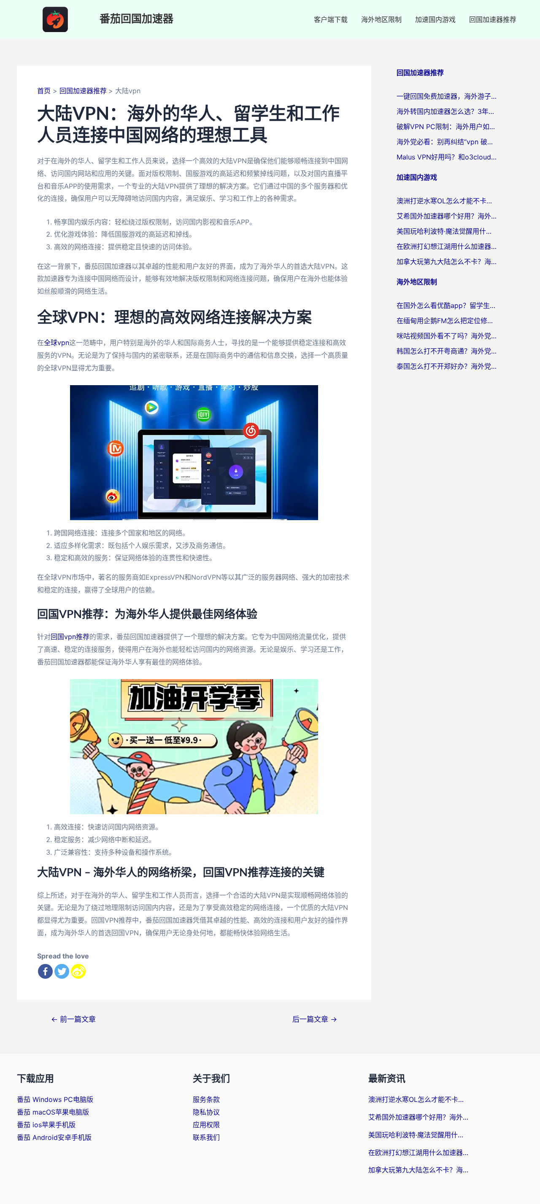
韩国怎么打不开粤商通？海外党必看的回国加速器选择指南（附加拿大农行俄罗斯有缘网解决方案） (447, 351)
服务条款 (206, 1099)
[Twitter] (61, 971)
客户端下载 (331, 19)
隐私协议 (206, 1112)
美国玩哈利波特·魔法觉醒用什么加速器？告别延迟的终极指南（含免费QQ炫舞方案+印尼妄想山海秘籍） (447, 231)
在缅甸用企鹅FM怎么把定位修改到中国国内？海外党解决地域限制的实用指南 (447, 320)
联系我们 (206, 1137)
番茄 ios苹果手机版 (46, 1124)
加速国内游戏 (435, 19)
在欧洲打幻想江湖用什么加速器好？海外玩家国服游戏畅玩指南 (447, 246)
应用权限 (206, 1124)
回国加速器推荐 (492, 19)
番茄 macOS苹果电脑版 (53, 1112)
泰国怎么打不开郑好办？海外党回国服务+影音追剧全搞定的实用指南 (447, 366)
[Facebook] (45, 971)
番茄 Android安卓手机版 (54, 1137)
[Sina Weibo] (78, 971)
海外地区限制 (381, 19)
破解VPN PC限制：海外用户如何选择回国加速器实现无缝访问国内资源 (447, 126)
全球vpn (56, 342)
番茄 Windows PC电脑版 (55, 1099)
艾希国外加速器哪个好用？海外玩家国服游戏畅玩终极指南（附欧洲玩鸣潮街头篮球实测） (447, 216)
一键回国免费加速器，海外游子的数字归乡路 (447, 96)
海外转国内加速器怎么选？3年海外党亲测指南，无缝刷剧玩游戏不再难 (447, 111)
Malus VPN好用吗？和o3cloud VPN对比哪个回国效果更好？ (447, 157)
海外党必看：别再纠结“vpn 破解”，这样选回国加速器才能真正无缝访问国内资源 (447, 142)
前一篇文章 (73, 1019)
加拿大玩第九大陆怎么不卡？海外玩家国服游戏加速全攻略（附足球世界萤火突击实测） (447, 261)
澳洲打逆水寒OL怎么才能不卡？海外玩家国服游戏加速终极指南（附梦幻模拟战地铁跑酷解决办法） (447, 201)
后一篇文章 (314, 1019)
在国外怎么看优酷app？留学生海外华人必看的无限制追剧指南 (447, 305)
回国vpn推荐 (70, 636)
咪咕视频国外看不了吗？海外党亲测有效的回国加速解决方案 (447, 336)
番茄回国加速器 (136, 19)
